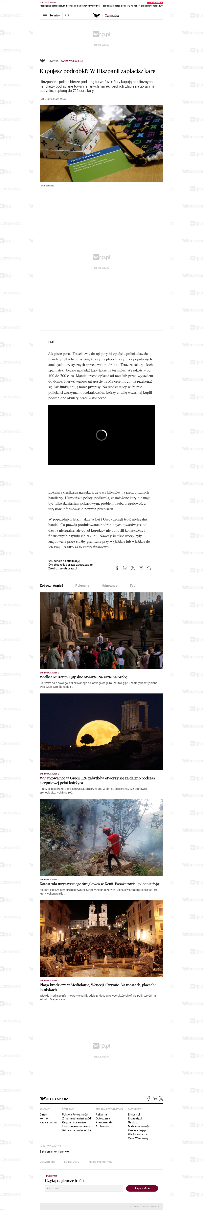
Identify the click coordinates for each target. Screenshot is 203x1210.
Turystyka (53, 61)
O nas (43, 1114)
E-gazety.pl (135, 1118)
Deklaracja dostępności (76, 1130)
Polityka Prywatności (75, 1114)
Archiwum (102, 1126)
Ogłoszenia (103, 1118)
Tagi (133, 585)
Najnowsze (110, 585)
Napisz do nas (48, 1122)
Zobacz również (51, 585)
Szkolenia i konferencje (54, 1151)
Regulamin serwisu (74, 1122)
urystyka (112, 16)
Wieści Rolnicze (137, 1134)
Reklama (101, 1114)
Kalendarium (71, 1162)
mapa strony (47, 1162)
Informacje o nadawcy (76, 1126)
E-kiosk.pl (134, 1114)
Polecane (82, 585)
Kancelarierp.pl (137, 1130)
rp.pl (51, 341)
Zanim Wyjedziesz (71, 61)
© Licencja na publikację (64, 561)
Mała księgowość (138, 1126)
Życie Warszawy (138, 1138)
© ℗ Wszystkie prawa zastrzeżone (70, 564)
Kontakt (44, 1118)
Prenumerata (104, 1122)
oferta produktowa (101, 1162)
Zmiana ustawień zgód (76, 1118)
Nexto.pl (133, 1122)
